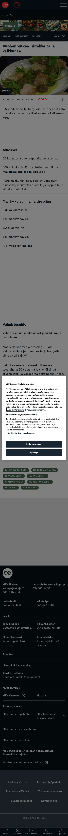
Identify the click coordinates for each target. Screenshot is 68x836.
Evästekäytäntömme (15, 410)
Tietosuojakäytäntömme (35, 410)
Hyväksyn (34, 452)
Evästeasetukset (34, 444)
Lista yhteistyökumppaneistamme (20, 433)
